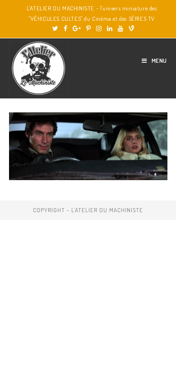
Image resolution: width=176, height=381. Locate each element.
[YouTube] (120, 28)
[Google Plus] (76, 28)
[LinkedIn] (109, 28)
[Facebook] (65, 28)
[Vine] (130, 28)
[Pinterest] (88, 28)
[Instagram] (98, 28)
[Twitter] (55, 28)
